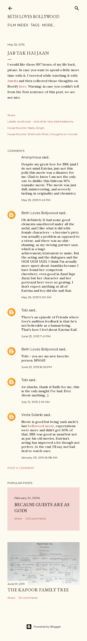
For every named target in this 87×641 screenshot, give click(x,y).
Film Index (17, 25)
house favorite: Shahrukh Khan (28, 134)
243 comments (36, 518)
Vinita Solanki (32, 415)
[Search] (77, 7)
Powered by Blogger (47, 626)
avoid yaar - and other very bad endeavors (45, 121)
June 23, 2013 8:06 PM (36, 367)
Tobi (24, 310)
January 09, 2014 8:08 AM (39, 457)
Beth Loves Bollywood (33, 16)
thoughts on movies (63, 134)
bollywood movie (41, 426)
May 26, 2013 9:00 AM (36, 297)
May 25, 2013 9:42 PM (35, 200)
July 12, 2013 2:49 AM (35, 402)
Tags (35, 25)
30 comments (28, 597)
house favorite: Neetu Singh (25, 128)
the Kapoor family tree (38, 590)
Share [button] (11, 115)
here (22, 86)
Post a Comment (20, 468)
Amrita (12, 81)
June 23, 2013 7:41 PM (36, 336)
